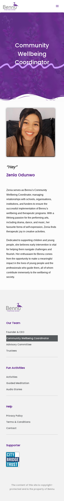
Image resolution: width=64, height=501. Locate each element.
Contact (11, 428)
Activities (11, 377)
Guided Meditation (17, 383)
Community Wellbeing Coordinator (27, 338)
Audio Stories (14, 389)
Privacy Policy (14, 415)
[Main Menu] (57, 6)
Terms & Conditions (18, 422)
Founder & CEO (15, 332)
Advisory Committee (18, 344)
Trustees (11, 350)
